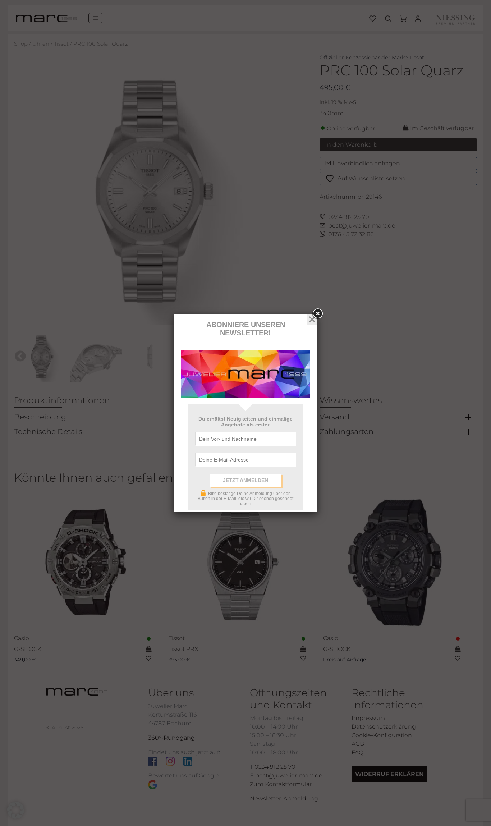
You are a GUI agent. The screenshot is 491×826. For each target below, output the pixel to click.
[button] (16, 810)
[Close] (317, 313)
